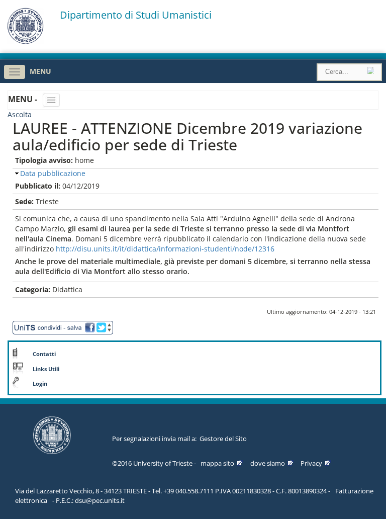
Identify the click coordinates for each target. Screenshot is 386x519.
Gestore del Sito (223, 438)
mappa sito (217, 463)
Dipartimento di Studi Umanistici (136, 15)
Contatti (44, 354)
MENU (40, 71)
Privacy (311, 463)
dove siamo (267, 463)
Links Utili (46, 369)
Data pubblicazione (52, 173)
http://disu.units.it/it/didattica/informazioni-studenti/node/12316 (165, 248)
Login (40, 383)
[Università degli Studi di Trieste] (25, 41)
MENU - (23, 99)
